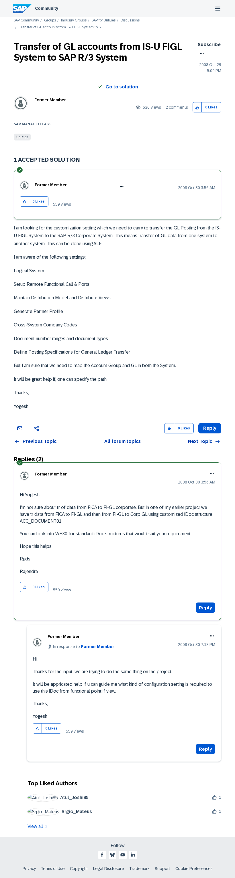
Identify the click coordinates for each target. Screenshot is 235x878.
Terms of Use (53, 868)
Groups (50, 20)
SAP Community (26, 20)
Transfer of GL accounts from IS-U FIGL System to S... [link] (60, 27)
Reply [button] (209, 428)
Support (162, 868)
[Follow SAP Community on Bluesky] (112, 855)
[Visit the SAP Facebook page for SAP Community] (102, 855)
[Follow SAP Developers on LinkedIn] (133, 855)
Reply (205, 607)
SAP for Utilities (103, 20)
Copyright (79, 868)
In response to (83, 646)
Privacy (29, 868)
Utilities (22, 137)
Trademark (139, 868)
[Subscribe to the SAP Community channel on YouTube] (122, 855)
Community (46, 8)
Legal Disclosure (108, 868)
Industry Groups (74, 20)
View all (35, 826)
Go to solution (121, 86)
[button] (197, 107)
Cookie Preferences (194, 868)
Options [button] (201, 53)
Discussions (130, 20)
